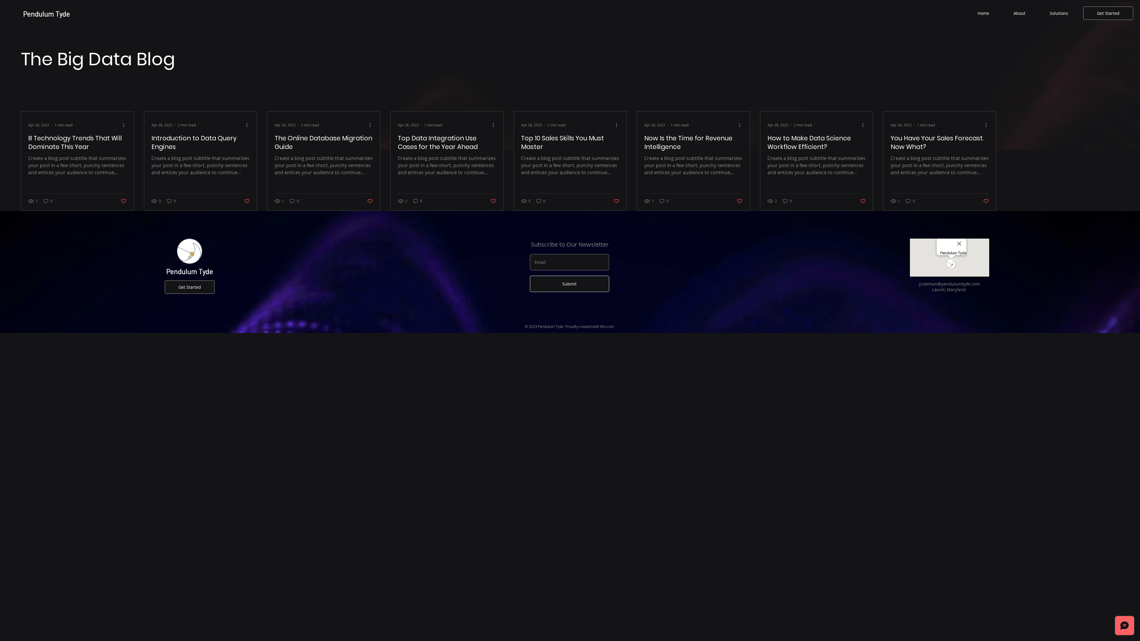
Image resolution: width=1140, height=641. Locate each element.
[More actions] (125, 124)
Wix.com (607, 326)
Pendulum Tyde (47, 13)
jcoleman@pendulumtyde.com (949, 284)
